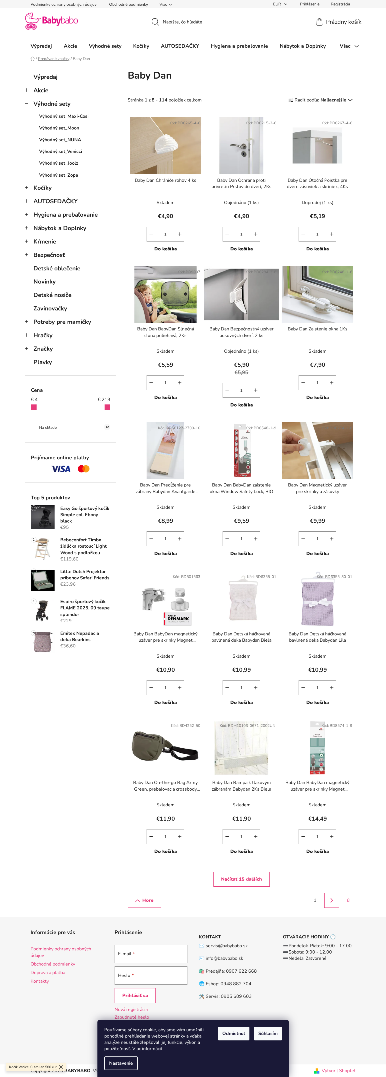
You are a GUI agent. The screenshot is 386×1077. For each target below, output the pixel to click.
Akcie (40, 90)
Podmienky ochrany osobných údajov (64, 4)
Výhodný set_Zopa (58, 175)
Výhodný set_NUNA (60, 140)
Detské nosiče (52, 295)
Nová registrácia (131, 1009)
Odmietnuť (233, 1033)
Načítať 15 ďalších (241, 879)
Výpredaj (45, 77)
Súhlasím (268, 1033)
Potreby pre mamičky (62, 322)
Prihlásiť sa (135, 995)
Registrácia (340, 4)
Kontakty (40, 981)
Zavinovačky (50, 308)
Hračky (43, 335)
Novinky (44, 282)
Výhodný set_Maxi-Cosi (64, 116)
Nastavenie (121, 1063)
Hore (147, 900)
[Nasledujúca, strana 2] (331, 900)
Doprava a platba (48, 973)
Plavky (42, 362)
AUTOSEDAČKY (55, 201)
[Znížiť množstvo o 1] (151, 234)
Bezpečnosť (49, 255)
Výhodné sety (52, 104)
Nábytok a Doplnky (59, 228)
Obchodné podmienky (128, 4)
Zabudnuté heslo (132, 1017)
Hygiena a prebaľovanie (65, 215)
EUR (277, 4)
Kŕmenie (44, 242)
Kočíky (42, 188)
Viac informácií (147, 1049)
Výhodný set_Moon (59, 128)
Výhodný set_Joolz (58, 163)
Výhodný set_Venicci (60, 151)
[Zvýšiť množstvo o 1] (179, 234)
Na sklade (74, 427)
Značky (43, 349)
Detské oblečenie (56, 268)
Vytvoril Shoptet (339, 1071)
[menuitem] (41, 46)
